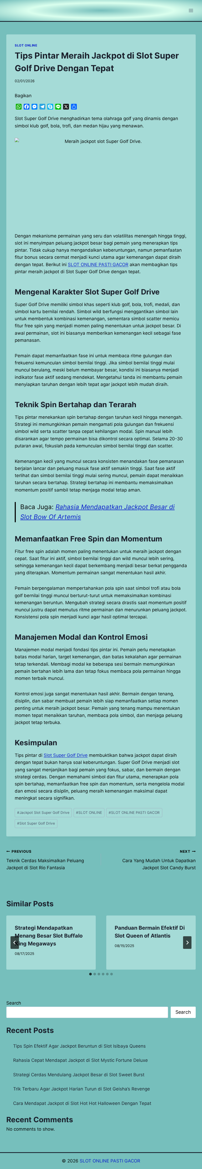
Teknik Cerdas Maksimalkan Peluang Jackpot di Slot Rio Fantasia (45, 859)
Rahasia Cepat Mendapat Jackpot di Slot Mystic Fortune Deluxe (80, 1060)
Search (13, 1003)
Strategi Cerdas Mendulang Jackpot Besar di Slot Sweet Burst (78, 1074)
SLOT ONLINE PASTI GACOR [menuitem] (98, 264)
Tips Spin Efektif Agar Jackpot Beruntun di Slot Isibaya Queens (79, 1046)
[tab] (90, 974)
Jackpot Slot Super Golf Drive (43, 812)
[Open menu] (191, 10)
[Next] (187, 942)
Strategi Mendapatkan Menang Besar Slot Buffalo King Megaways (49, 936)
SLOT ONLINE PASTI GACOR (134, 812)
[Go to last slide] (15, 942)
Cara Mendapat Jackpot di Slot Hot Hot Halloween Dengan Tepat (82, 1103)
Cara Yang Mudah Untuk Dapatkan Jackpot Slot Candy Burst (159, 859)
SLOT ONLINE (26, 45)
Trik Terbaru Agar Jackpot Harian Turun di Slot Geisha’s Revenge (81, 1089)
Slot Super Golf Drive (66, 755)
